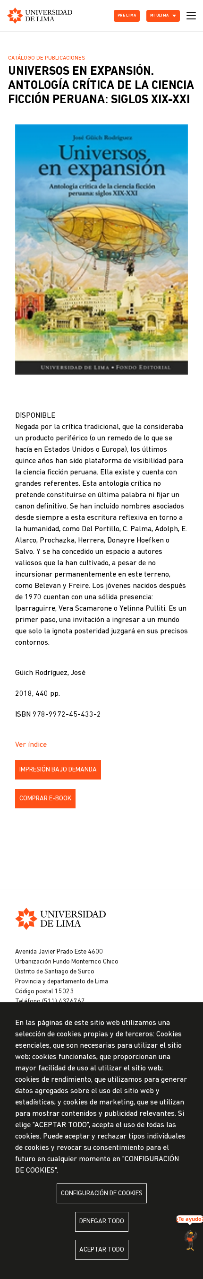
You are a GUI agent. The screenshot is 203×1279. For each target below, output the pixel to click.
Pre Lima (127, 16)
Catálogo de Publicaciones (46, 58)
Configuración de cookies (102, 1193)
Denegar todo (101, 1221)
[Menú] (191, 15)
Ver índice (31, 745)
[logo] (39, 16)
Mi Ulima (159, 16)
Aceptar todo (101, 1249)
